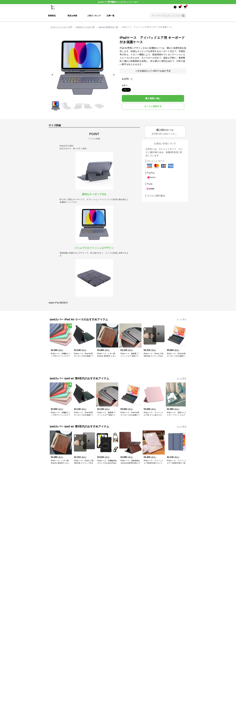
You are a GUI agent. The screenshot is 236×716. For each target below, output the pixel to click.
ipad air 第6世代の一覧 (108, 27)
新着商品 (52, 15)
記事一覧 (110, 15)
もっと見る (181, 319)
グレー (126, 90)
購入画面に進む (153, 98)
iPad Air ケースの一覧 (85, 27)
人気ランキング (94, 15)
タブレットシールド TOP (61, 27)
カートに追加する (153, 106)
